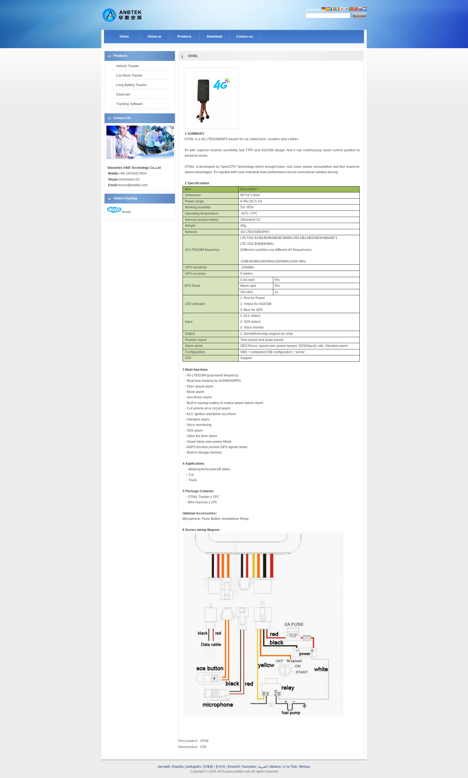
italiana (275, 767)
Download (214, 36)
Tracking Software (129, 104)
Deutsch (234, 767)
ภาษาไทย (290, 767)
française (249, 767)
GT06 (204, 741)
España (178, 767)
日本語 (208, 767)
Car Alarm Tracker (129, 75)
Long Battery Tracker (131, 85)
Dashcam (123, 94)
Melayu (304, 767)
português (193, 767)
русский (164, 767)
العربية (262, 767)
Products (184, 36)
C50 (203, 747)
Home (124, 36)
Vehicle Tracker (127, 66)
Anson (126, 212)
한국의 (220, 767)
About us (154, 36)
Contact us (244, 36)
